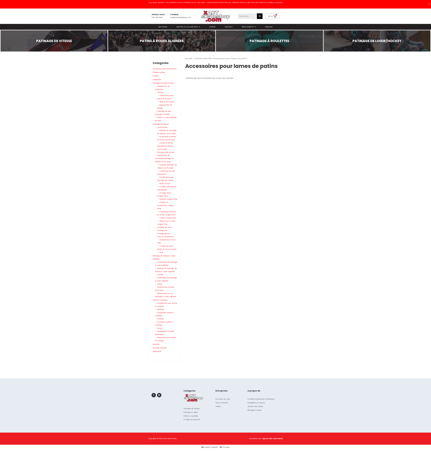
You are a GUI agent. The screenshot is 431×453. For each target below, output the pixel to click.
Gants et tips (164, 184)
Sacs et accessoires (165, 237)
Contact (229, 27)
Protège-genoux (163, 234)
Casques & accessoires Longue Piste (165, 205)
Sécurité (156, 344)
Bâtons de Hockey (167, 102)
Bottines (160, 309)
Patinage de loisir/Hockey (163, 83)
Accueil (188, 58)
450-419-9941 (157, 17)
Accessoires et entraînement (164, 69)
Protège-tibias (165, 193)
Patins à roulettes (160, 300)
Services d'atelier (160, 348)
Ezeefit (155, 76)
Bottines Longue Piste (168, 199)
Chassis (160, 275)
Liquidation (157, 79)
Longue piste (162, 196)
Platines (160, 319)
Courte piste (162, 127)
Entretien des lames (165, 152)
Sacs (161, 252)
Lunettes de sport (164, 227)
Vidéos (212, 27)
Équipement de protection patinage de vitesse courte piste (164, 158)
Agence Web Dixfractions (272, 439)
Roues (159, 284)
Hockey (160, 92)
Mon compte (248, 27)
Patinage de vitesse (161, 124)
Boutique (162, 27)
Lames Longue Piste (167, 218)
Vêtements (157, 351)
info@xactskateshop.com (180, 17)
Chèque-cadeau (159, 72)
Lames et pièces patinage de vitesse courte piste (165, 146)
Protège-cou (162, 230)
